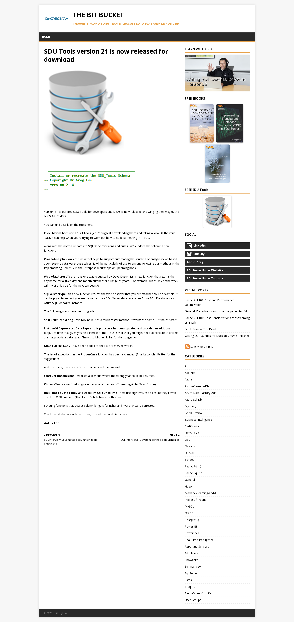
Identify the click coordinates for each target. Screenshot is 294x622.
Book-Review (193, 413)
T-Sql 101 (191, 587)
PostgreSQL (192, 520)
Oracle (189, 513)
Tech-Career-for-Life (198, 593)
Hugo (188, 486)
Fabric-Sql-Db (193, 473)
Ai (186, 366)
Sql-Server (191, 573)
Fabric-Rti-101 (194, 466)
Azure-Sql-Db (193, 399)
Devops (190, 446)
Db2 (187, 439)
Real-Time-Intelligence (199, 540)
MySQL (189, 506)
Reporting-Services (197, 546)
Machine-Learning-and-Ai (201, 493)
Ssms (188, 580)
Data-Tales (192, 433)
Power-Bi (191, 526)
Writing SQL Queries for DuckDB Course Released (217, 336)
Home (46, 36)
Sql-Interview (193, 566)
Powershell (192, 533)
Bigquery (190, 406)
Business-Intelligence (198, 419)
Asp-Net (190, 373)
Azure (188, 379)
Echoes (189, 459)
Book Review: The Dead (200, 329)
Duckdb (190, 453)
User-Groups (193, 600)
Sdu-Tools (191, 553)
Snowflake (191, 560)
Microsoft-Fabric (195, 500)
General (190, 480)
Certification (192, 426)
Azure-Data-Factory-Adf (200, 393)
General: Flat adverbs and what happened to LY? (216, 311)
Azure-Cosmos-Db (197, 386)
